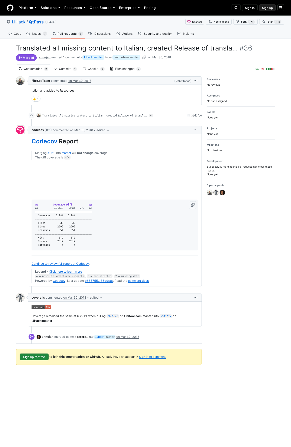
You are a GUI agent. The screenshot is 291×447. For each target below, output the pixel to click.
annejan (44, 57)
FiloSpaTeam (41, 80)
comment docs (138, 280)
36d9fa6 (196, 115)
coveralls (38, 297)
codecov (38, 130)
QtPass (36, 21)
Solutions (49, 8)
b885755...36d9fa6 (99, 280)
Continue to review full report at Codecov (60, 263)
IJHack (19, 21)
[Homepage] (10, 7)
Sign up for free (34, 357)
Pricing (150, 8)
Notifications (221, 21)
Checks (97, 68)
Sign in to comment (152, 356)
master (66, 153)
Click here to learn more (65, 271)
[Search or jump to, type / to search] (236, 7)
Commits (69, 68)
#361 (51, 153)
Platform (26, 8)
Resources (73, 8)
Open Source (100, 8)
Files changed (129, 68)
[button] (195, 81)
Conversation (37, 68)
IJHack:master (93, 57)
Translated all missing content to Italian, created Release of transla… (94, 115)
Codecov (44, 141)
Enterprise (127, 8)
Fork (247, 21)
